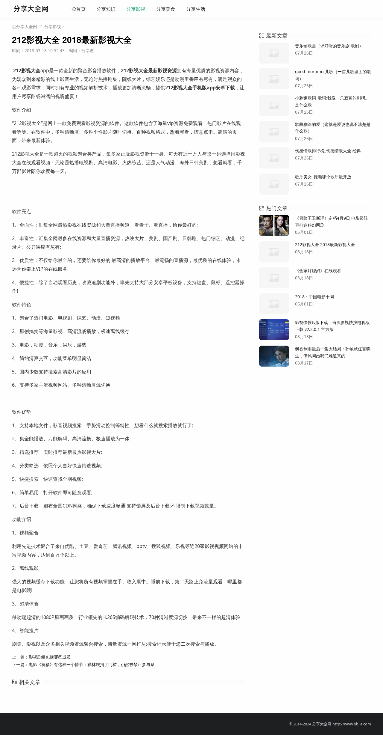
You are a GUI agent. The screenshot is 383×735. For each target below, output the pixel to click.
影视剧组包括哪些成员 (50, 657)
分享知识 (105, 9)
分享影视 (135, 9)
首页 (81, 9)
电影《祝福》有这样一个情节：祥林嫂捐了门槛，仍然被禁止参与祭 (91, 664)
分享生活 (195, 9)
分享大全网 (26, 27)
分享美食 (165, 9)
